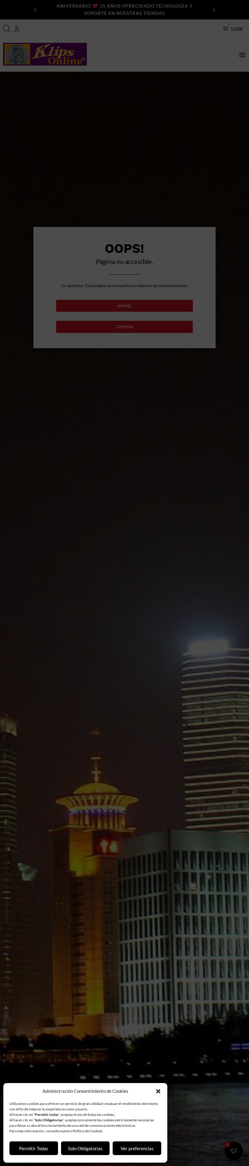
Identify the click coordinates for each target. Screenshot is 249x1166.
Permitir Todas (33, 1148)
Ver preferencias (137, 1148)
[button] (158, 1091)
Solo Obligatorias (85, 1148)
